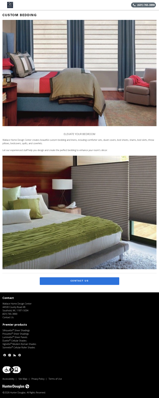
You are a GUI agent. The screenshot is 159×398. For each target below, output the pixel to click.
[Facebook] (4, 355)
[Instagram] (9, 355)
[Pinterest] (19, 355)
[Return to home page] (16, 5)
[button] (3, 5)
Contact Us (79, 281)
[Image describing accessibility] (11, 369)
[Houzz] (14, 355)
